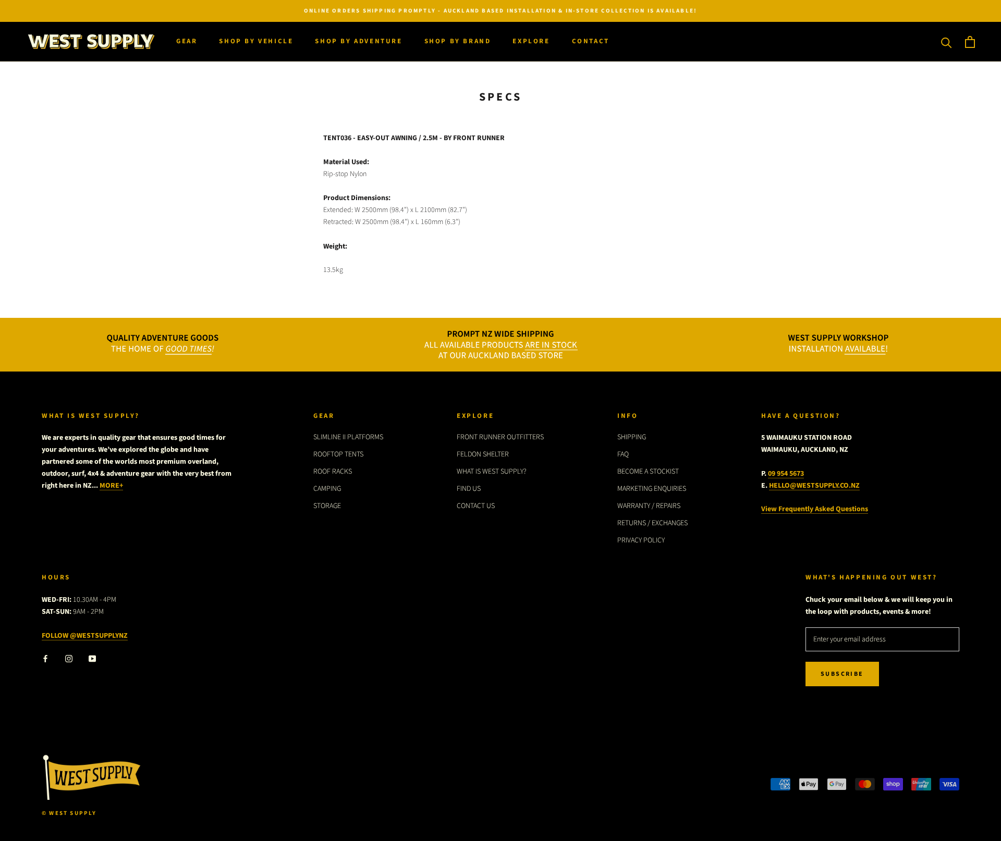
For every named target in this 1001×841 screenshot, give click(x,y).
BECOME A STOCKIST (648, 471)
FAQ (623, 454)
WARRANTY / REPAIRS (648, 506)
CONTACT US (476, 506)
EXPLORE (531, 41)
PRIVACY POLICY (641, 540)
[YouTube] (92, 658)
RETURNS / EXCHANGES (652, 523)
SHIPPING (631, 437)
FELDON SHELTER (483, 454)
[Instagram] (68, 658)
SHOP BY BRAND (457, 41)
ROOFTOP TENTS (338, 454)
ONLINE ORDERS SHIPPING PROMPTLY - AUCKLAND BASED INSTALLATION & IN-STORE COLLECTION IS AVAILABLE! (500, 11)
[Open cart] (970, 42)
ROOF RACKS (332, 471)
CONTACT (590, 41)
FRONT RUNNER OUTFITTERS (500, 437)
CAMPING (327, 489)
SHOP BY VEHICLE (256, 41)
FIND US (469, 489)
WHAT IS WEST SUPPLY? (492, 471)
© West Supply (69, 813)
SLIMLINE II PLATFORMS (348, 437)
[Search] (946, 41)
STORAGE (327, 506)
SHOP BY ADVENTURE (358, 41)
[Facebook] (45, 658)
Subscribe (842, 674)
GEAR (186, 41)
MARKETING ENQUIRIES (651, 489)
